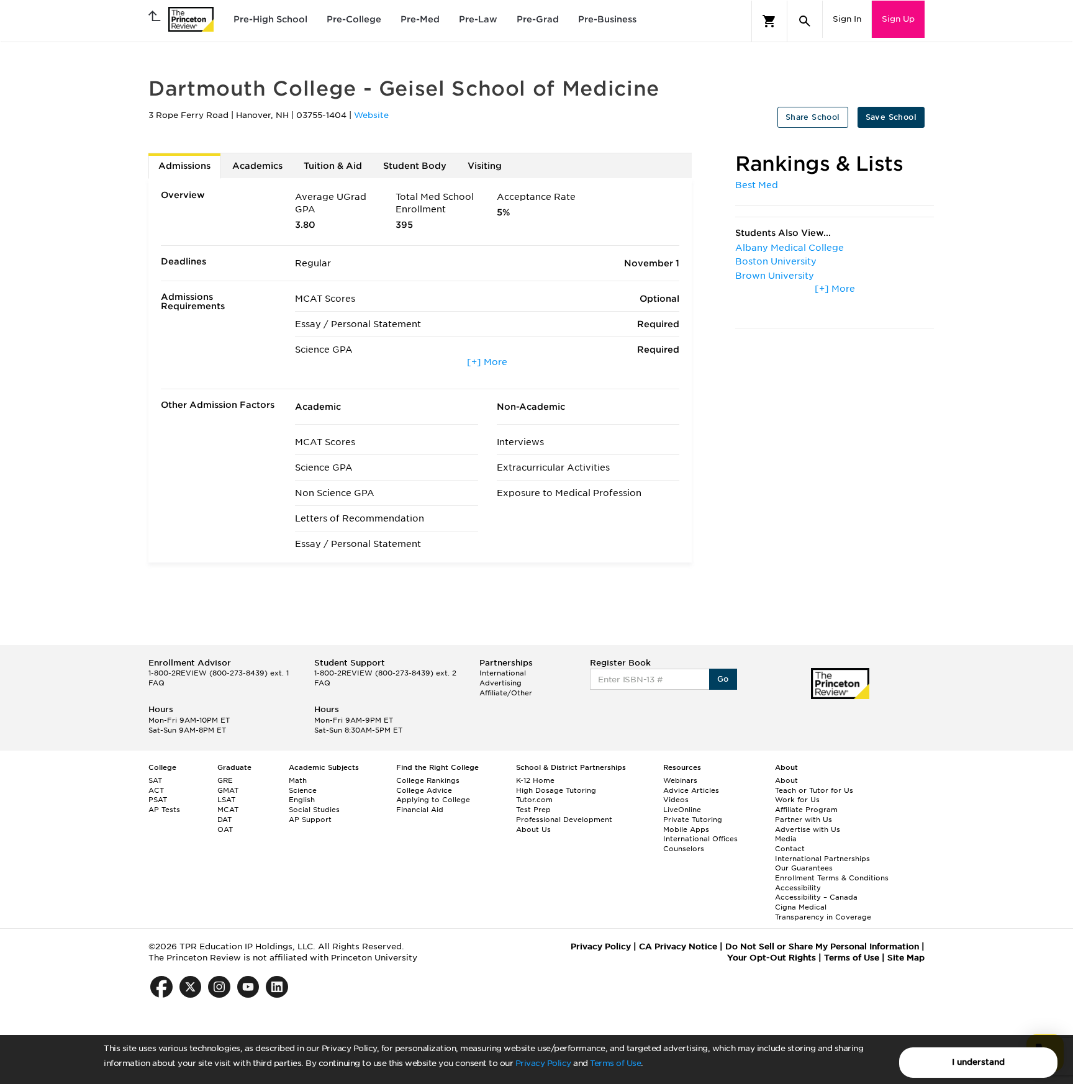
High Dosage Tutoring (556, 790)
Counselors (683, 848)
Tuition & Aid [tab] (333, 166)
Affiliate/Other (505, 693)
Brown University (774, 276)
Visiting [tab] (485, 166)
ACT (156, 790)
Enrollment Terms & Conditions (832, 878)
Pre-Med (420, 19)
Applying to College (433, 799)
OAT (225, 829)
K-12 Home (535, 780)
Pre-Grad (538, 19)
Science (303, 790)
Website (371, 115)
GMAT (227, 790)
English (302, 799)
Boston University (776, 261)
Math (298, 780)
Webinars (680, 780)
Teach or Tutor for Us (814, 790)
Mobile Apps (686, 829)
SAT (155, 780)
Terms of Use (615, 1063)
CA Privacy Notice (678, 946)
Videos (676, 799)
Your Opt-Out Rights (771, 957)
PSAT (157, 799)
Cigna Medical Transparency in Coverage (823, 912)
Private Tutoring (692, 819)
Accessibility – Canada (816, 897)
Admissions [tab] (184, 166)
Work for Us (797, 799)
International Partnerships (822, 858)
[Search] (804, 21)
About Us (533, 829)
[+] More (487, 362)
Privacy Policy (543, 1063)
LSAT (226, 799)
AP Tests (164, 809)
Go (723, 679)
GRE (225, 780)
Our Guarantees (804, 868)
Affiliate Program (806, 809)
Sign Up (898, 19)
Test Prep (533, 809)
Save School (891, 117)
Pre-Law (478, 19)
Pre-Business (607, 19)
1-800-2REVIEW (218, 673)
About (786, 780)
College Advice (424, 790)
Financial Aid (419, 809)
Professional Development (564, 819)
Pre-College (354, 19)
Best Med (756, 185)
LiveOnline (682, 809)
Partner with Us (803, 819)
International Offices (700, 838)
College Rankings (428, 780)
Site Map (906, 957)
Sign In (847, 19)
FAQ (156, 683)
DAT (224, 819)
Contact (790, 848)
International (502, 673)
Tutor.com (534, 799)
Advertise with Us (807, 829)
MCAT (227, 809)
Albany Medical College (789, 248)
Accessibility (798, 887)
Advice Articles (691, 790)
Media (786, 838)
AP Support (310, 819)
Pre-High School (270, 19)
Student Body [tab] (414, 166)
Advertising (500, 683)
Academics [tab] (257, 166)
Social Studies (314, 809)
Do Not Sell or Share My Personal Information (822, 946)
